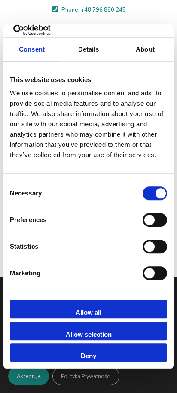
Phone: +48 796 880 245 (93, 10)
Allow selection (89, 334)
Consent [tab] (32, 49)
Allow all (88, 312)
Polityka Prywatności (86, 376)
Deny (88, 355)
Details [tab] (88, 49)
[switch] (155, 220)
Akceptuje (28, 376)
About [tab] (145, 49)
